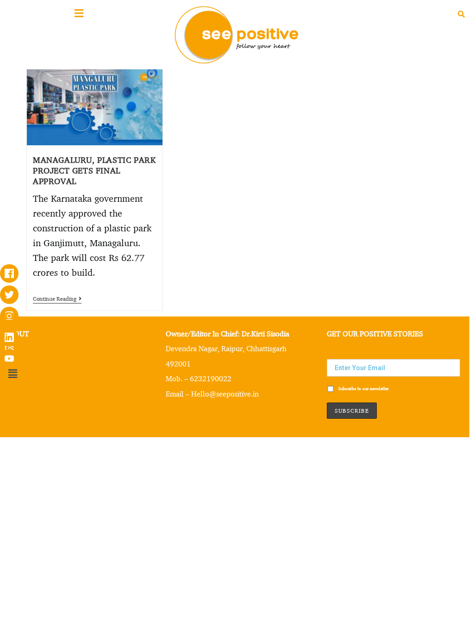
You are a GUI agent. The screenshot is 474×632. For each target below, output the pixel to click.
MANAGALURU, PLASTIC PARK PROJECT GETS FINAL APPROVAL (94, 170)
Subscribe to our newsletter (362, 388)
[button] (12, 373)
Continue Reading (57, 299)
